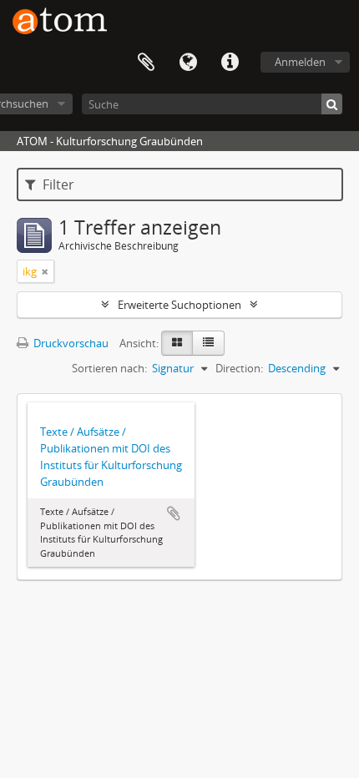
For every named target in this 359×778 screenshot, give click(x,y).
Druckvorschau (70, 343)
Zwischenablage (146, 62)
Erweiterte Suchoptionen (179, 304)
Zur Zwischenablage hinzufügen (173, 513)
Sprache (188, 62)
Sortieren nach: (109, 368)
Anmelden (300, 61)
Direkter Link (229, 62)
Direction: (239, 368)
